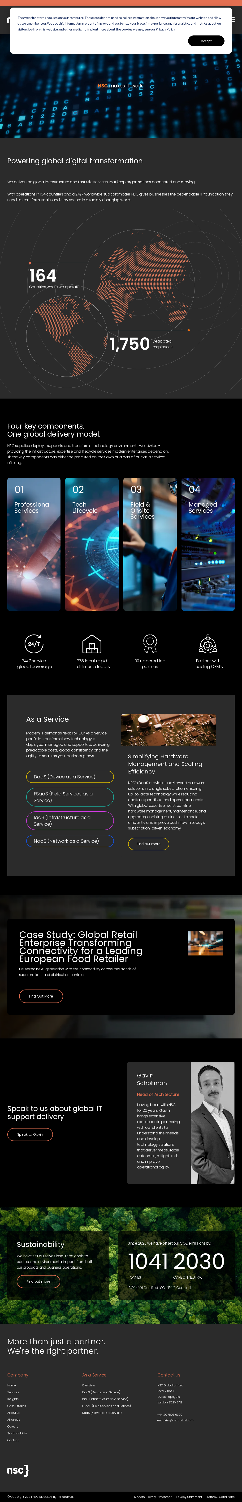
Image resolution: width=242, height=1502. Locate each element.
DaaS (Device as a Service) (64, 776)
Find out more (148, 844)
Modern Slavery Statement (153, 1497)
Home (11, 1385)
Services (13, 1392)
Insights (13, 1399)
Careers (12, 1426)
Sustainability (17, 1433)
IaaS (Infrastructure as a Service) (62, 820)
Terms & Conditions (221, 1497)
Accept (206, 41)
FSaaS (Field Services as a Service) (63, 797)
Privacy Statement (189, 1497)
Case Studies (16, 1406)
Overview (88, 1385)
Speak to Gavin (30, 1134)
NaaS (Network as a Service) (66, 841)
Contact (13, 1440)
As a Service (47, 719)
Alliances (13, 1420)
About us (13, 1413)
